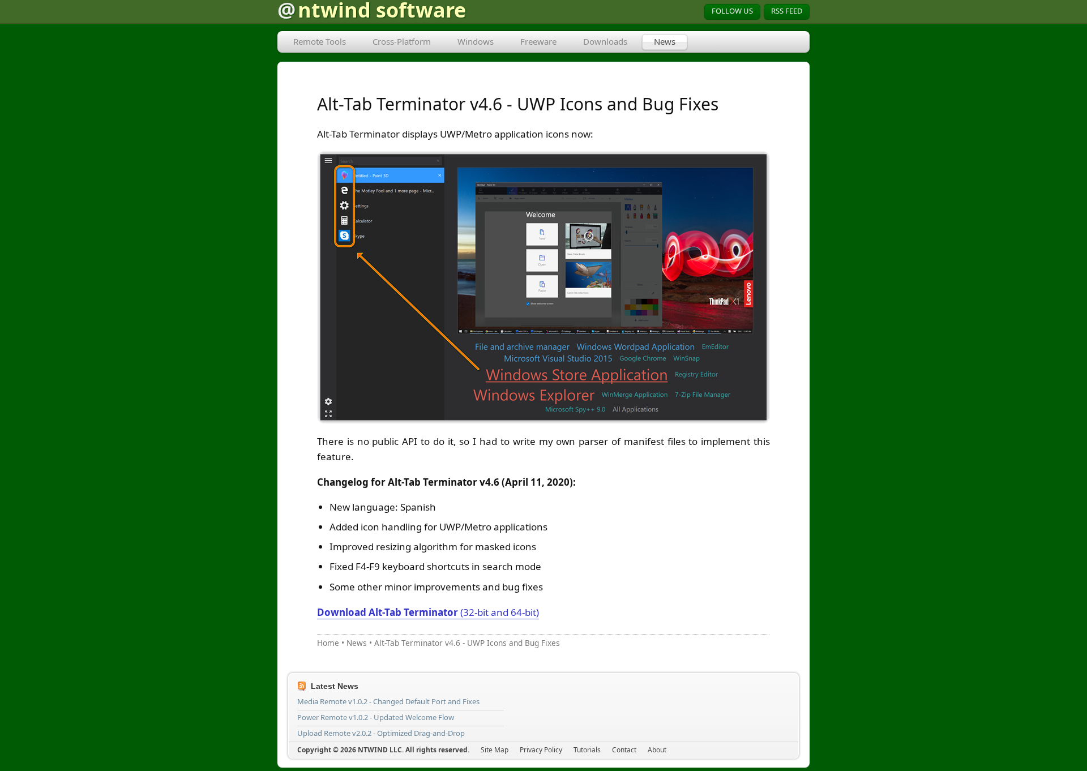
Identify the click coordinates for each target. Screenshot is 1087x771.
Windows (475, 41)
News (664, 41)
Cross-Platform (402, 41)
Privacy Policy (541, 750)
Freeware (538, 41)
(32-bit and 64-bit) (428, 612)
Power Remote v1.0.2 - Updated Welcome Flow (375, 717)
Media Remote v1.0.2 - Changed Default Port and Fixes (388, 701)
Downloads (605, 41)
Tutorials (587, 750)
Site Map (494, 750)
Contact (624, 750)
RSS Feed (786, 11)
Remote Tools (319, 41)
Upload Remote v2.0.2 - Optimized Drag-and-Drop (381, 733)
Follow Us (732, 11)
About (657, 750)
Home (328, 642)
